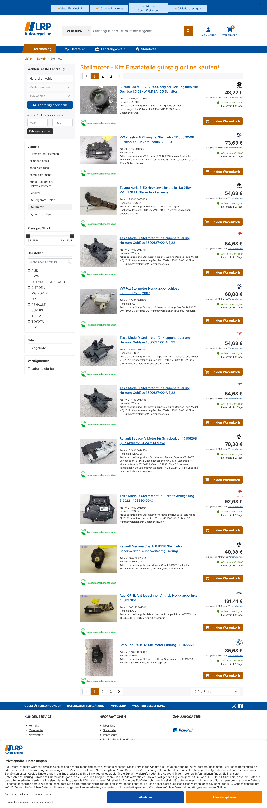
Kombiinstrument (40, 174)
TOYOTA (37, 322)
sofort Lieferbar (43, 369)
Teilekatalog (42, 49)
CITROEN (38, 288)
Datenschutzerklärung (85, 705)
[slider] (28, 236)
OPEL (35, 299)
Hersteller (77, 49)
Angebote (38, 348)
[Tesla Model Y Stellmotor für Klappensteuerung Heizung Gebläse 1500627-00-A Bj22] (98, 251)
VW (34, 327)
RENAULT (38, 305)
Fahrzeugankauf (112, 49)
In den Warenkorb (226, 121)
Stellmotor (37, 207)
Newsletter (36, 734)
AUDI (35, 271)
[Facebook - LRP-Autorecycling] (240, 706)
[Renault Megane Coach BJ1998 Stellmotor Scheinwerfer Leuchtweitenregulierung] (98, 559)
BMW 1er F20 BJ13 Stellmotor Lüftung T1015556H (157, 645)
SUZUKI (37, 310)
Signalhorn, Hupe (40, 214)
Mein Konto (36, 730)
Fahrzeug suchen (40, 131)
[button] (261, 4)
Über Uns (109, 725)
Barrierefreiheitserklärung (119, 739)
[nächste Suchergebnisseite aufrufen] (119, 76)
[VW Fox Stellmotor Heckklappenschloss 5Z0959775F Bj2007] (98, 301)
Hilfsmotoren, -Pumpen (44, 153)
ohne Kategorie (39, 167)
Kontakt (34, 725)
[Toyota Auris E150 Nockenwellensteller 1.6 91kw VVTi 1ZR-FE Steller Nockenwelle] (98, 200)
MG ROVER (39, 293)
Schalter (35, 193)
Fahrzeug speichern (52, 105)
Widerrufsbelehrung (148, 705)
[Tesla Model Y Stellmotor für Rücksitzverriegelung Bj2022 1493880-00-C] (98, 508)
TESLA (36, 316)
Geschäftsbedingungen (42, 705)
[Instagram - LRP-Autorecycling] (233, 706)
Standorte (148, 49)
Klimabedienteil (39, 160)
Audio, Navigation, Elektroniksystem (41, 184)
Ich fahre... (77, 30)
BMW (35, 276)
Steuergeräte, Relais (42, 200)
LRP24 (28, 58)
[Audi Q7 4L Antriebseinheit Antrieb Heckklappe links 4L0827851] (98, 608)
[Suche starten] (188, 31)
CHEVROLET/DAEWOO (48, 282)
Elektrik (41, 58)
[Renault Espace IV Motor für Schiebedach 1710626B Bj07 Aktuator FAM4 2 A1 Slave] (98, 451)
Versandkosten (235, 97)
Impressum (118, 705)
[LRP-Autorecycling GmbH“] (37, 29)
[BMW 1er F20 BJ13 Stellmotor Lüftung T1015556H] (98, 658)
